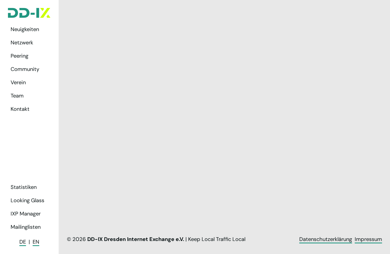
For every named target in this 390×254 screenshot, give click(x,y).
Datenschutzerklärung (325, 239)
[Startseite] (29, 13)
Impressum (368, 239)
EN (36, 241)
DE (22, 241)
